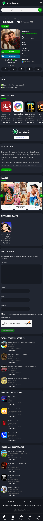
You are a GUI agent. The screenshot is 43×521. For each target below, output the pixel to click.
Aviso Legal (12, 505)
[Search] (40, 10)
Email (3, 296)
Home (3, 19)
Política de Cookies (23, 505)
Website (3, 305)
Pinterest (21, 69)
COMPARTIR (22, 137)
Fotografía (18, 19)
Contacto (5, 505)
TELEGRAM (12, 56)
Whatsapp (38, 69)
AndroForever (25, 132)
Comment (4, 262)
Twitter (13, 69)
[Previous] (2, 196)
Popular (30, 519)
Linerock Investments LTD (30, 33)
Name (3, 287)
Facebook (5, 69)
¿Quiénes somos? (35, 505)
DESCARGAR (12, 52)
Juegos (21, 519)
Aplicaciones (10, 19)
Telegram (30, 69)
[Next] (41, 196)
